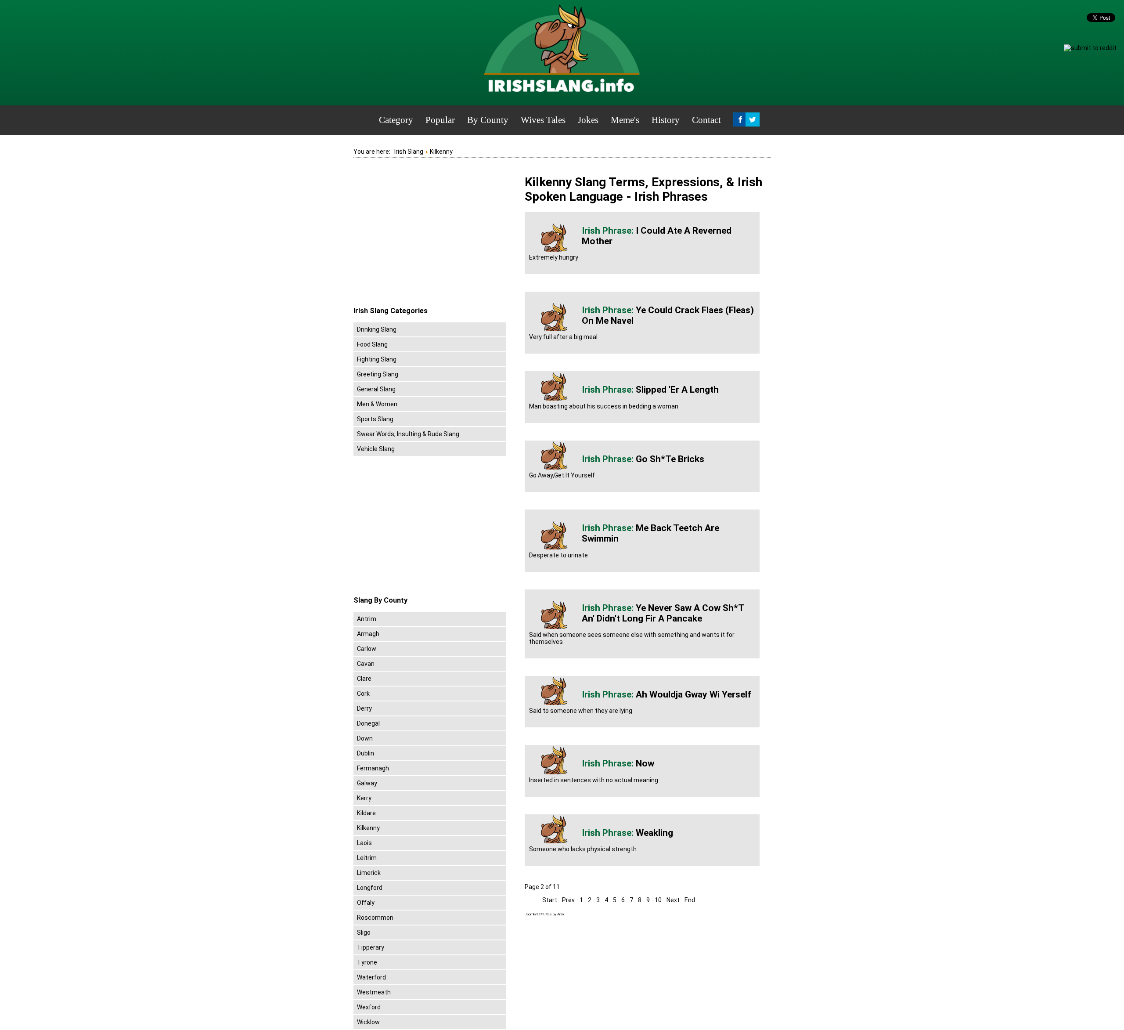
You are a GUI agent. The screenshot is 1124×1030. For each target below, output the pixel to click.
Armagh (368, 633)
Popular (440, 120)
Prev (568, 900)
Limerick (369, 872)
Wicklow (368, 1022)
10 (658, 900)
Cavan (366, 663)
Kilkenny (368, 827)
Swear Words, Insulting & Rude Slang (408, 433)
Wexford (369, 1007)
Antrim (366, 618)
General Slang (376, 389)
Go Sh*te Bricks (670, 459)
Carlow (366, 648)
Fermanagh (373, 768)
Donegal (368, 723)
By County (487, 120)
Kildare (366, 813)
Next (673, 900)
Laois (364, 842)
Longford (369, 887)
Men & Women (377, 404)
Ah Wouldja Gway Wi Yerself (693, 694)
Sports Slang (375, 419)
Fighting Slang (376, 359)
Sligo (364, 932)
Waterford (371, 977)
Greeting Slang (377, 374)
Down (365, 738)
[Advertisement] (427, 236)
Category (396, 120)
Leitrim (367, 857)
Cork (363, 693)
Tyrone (367, 962)
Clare (364, 678)
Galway (367, 783)
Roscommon (375, 917)
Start (549, 900)
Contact (706, 120)
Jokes (588, 120)
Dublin (365, 753)
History (666, 120)
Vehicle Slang (376, 448)
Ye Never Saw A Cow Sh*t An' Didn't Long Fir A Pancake (663, 613)
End (689, 900)
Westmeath (374, 992)
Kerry (364, 798)
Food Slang (372, 344)
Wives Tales (543, 120)
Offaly (366, 902)
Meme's (625, 120)
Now (645, 763)
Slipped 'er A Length (677, 389)
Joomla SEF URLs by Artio (544, 914)
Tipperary (370, 947)
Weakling (654, 833)
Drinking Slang (376, 329)
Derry (364, 708)
